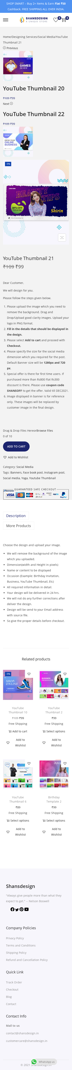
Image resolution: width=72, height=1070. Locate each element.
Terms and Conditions (21, 945)
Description (16, 515)
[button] (15, 457)
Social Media (46, 37)
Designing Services (24, 37)
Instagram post (54, 472)
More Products (18, 525)
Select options (55, 731)
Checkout (12, 989)
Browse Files (44, 430)
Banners (16, 472)
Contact (11, 1004)
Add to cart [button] (19, 731)
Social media (11, 478)
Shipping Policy (16, 953)
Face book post (33, 472)
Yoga (24, 478)
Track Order (14, 982)
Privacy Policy (15, 938)
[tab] (36, 516)
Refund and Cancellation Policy (27, 960)
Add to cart (16, 446)
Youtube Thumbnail (42, 478)
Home (7, 37)
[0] (55, 19)
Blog (9, 997)
